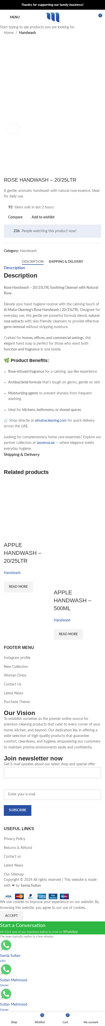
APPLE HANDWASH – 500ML (72, 600)
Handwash (12, 573)
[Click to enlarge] (13, 129)
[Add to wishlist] (23, 535)
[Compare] (10, 535)
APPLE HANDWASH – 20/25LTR (22, 553)
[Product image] (77, 552)
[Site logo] (52, 17)
